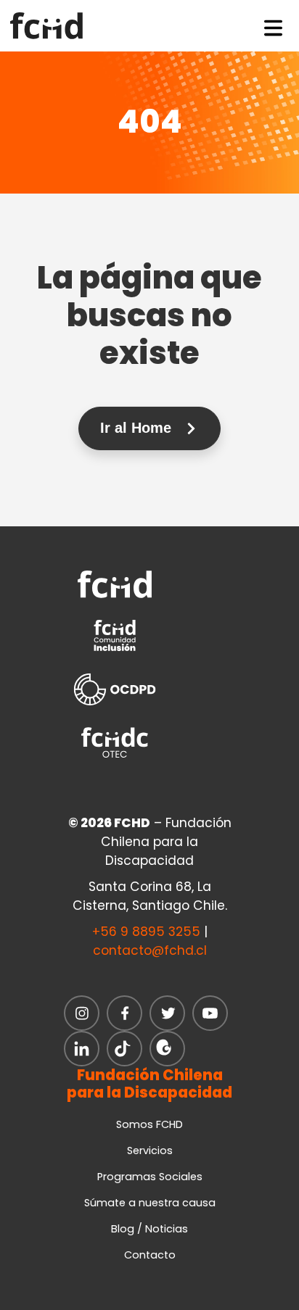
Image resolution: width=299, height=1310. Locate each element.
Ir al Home (138, 428)
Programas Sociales (149, 1176)
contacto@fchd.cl (150, 950)
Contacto (150, 1255)
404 (150, 122)
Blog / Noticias (149, 1229)
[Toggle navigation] (273, 25)
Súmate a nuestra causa (150, 1202)
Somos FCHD (149, 1124)
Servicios (150, 1150)
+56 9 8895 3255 (146, 931)
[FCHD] (50, 25)
